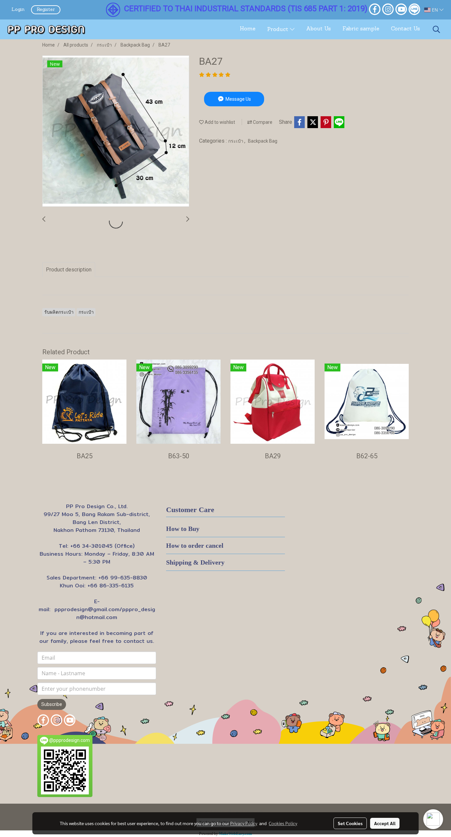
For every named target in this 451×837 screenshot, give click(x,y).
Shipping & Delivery (195, 562)
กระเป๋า (236, 141)
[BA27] (116, 131)
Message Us (238, 99)
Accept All (385, 823)
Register (46, 9)
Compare (262, 122)
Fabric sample (360, 29)
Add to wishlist (219, 122)
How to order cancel (195, 545)
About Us (318, 29)
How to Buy (182, 528)
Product (278, 29)
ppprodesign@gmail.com (87, 609)
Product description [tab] (68, 269)
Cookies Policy (283, 823)
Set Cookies (350, 823)
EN (435, 10)
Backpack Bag (262, 141)
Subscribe (51, 704)
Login (18, 9)
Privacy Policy (243, 823)
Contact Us (405, 29)
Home (248, 29)
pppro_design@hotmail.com (115, 613)
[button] (436, 29)
